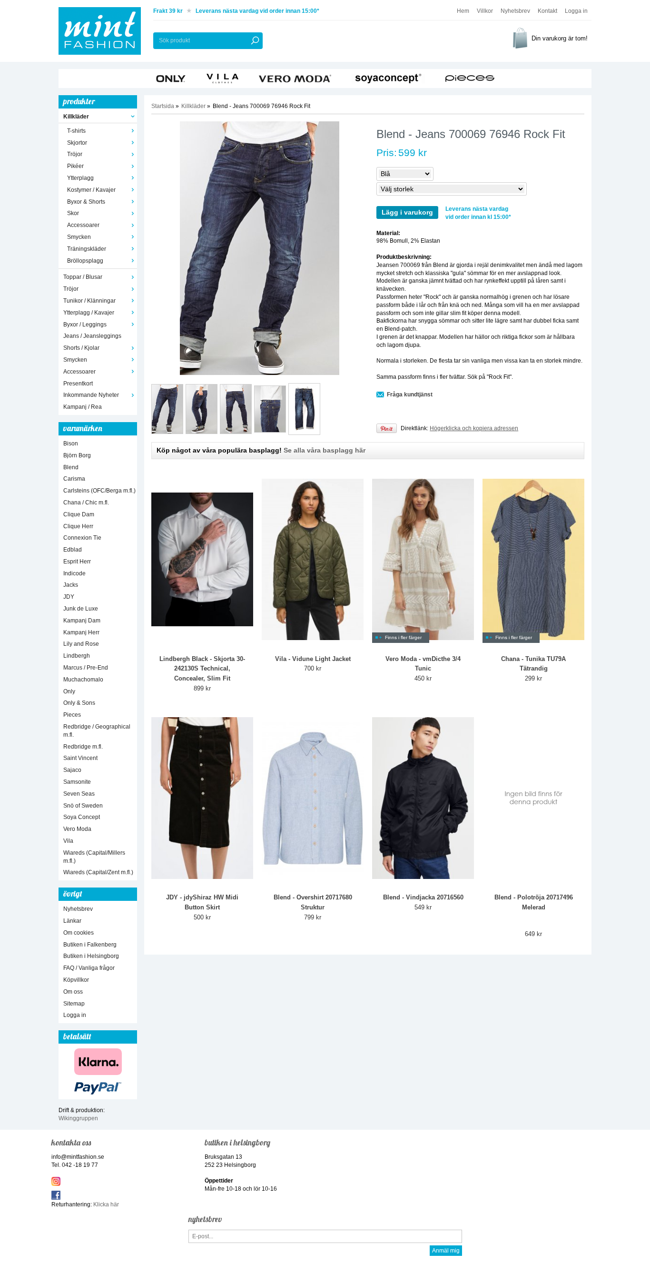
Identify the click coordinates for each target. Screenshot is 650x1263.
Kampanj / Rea (82, 407)
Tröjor (74, 154)
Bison (70, 443)
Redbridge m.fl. (83, 746)
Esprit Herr (77, 561)
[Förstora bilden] (259, 248)
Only (69, 691)
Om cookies (78, 932)
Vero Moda (77, 829)
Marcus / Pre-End (85, 667)
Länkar (72, 921)
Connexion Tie (82, 537)
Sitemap (74, 1003)
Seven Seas (79, 793)
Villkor (485, 11)
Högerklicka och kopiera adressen (474, 428)
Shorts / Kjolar (81, 348)
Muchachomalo (83, 679)
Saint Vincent (80, 758)
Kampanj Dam (81, 620)
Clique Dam (78, 514)
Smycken (79, 237)
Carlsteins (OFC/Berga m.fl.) (99, 490)
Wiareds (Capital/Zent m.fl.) (98, 872)
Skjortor (77, 142)
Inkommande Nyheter (91, 395)
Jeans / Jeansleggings (92, 336)
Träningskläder (86, 249)
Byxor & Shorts (86, 201)
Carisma (74, 478)
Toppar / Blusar (82, 277)
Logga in (576, 11)
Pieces (72, 714)
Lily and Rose (81, 644)
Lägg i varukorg (407, 212)
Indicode (74, 573)
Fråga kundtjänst (410, 394)
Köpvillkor (76, 980)
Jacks (70, 585)
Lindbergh (76, 655)
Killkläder (76, 116)
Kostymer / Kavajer (91, 190)
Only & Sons (79, 703)
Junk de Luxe (80, 608)
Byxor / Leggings (85, 324)
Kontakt (547, 11)
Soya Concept (81, 817)
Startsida (162, 106)
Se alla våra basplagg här (324, 450)
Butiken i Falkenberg (90, 944)
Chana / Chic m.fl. (86, 502)
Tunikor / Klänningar (89, 300)
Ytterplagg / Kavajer (88, 312)
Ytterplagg (80, 178)
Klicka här (106, 1204)
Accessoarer (83, 225)
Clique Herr (78, 526)
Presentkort (78, 383)
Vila (68, 841)
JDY (68, 596)
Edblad (72, 549)
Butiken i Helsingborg (91, 956)
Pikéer (75, 166)
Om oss (73, 991)
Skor (73, 213)
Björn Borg (77, 455)
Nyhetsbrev (515, 11)
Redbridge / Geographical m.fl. (96, 730)
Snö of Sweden (83, 805)
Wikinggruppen (78, 1118)
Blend (71, 467)
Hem (463, 11)
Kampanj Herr (81, 632)
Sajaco (72, 770)
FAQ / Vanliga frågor (89, 968)
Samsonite (77, 782)
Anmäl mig (446, 1250)
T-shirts (76, 131)
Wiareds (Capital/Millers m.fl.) (94, 856)
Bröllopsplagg (85, 260)
